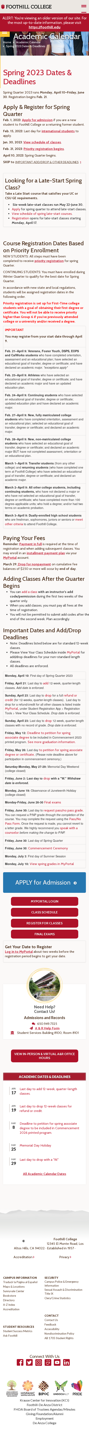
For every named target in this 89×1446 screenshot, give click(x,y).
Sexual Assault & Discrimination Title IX (63, 1291)
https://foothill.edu (44, 27)
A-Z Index (9, 1304)
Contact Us (51, 1320)
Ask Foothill (10, 1335)
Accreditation (22, 1257)
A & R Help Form (47, 1028)
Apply (16, 209)
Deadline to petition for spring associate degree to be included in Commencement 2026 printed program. (49, 1128)
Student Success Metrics (17, 1331)
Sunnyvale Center (13, 1291)
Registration (20, 218)
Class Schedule (44, 912)
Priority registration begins (44, 149)
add (45, 683)
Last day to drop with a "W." (39, 1160)
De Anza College (44, 1423)
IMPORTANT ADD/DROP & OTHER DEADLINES (47, 162)
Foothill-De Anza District (44, 1405)
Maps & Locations (14, 1286)
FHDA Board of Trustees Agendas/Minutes (44, 1409)
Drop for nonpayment (34, 564)
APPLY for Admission (43, 882)
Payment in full (30, 544)
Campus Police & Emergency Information (61, 1283)
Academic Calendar (28, 42)
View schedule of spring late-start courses (42, 214)
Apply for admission (37, 120)
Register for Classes (44, 923)
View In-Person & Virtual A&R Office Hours (44, 1056)
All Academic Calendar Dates (44, 1174)
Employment (45, 1418)
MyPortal (10, 558)
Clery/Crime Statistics (57, 1298)
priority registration (49, 261)
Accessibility (51, 1329)
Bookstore (9, 1295)
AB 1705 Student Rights (58, 1338)
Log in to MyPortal (19, 952)
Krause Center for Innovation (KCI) (44, 1400)
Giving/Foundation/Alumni (44, 1414)
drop (48, 695)
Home (7, 42)
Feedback (50, 1324)
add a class (29, 592)
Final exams (52, 802)
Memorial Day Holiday (35, 1145)
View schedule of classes (42, 142)
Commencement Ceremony (48, 848)
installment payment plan (46, 553)
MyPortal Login (44, 901)
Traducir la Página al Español (20, 1282)
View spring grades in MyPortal (52, 864)
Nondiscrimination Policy (59, 1333)
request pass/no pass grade (63, 810)
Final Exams (45, 934)
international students (58, 131)
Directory (9, 1300)
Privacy (64, 1257)
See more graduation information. (52, 742)
